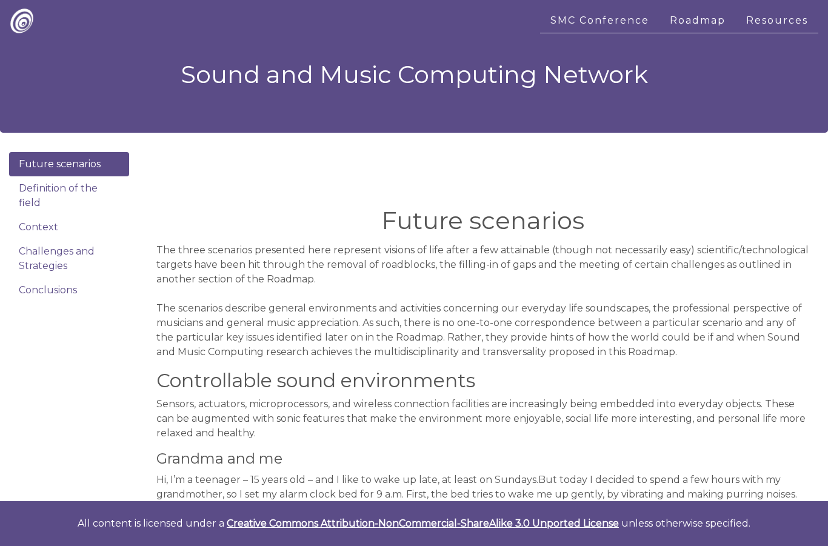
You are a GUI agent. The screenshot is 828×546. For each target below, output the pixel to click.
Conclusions (48, 290)
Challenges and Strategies (57, 258)
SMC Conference (599, 20)
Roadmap (698, 20)
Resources (777, 20)
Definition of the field (58, 195)
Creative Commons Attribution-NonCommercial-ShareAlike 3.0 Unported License (423, 523)
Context (38, 227)
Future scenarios (60, 164)
